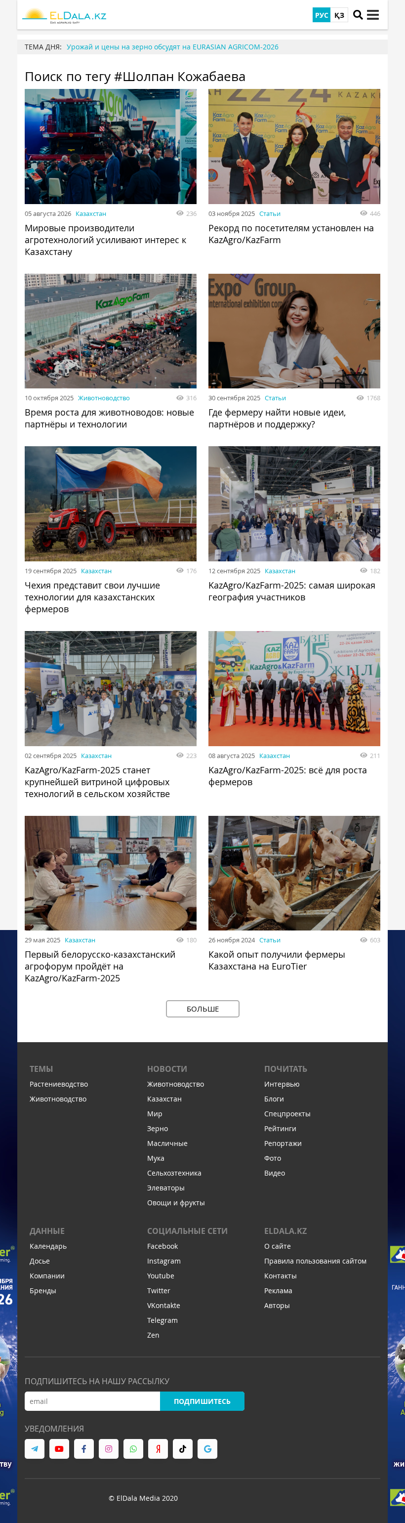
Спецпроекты (287, 1113)
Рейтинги (280, 1128)
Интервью (282, 1084)
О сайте (277, 1246)
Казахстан (91, 213)
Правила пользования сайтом (315, 1261)
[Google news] (207, 1449)
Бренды (43, 1290)
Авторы (277, 1305)
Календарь (48, 1246)
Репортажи (283, 1143)
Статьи (270, 213)
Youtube (160, 1275)
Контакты (280, 1275)
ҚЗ (339, 15)
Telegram (162, 1320)
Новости (167, 1068)
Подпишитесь (202, 1401)
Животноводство (104, 397)
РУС (321, 15)
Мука (155, 1158)
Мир (154, 1113)
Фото (272, 1158)
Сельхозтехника (174, 1173)
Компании (47, 1275)
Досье (40, 1261)
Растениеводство (59, 1084)
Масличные (167, 1143)
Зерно (157, 1128)
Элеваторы (166, 1187)
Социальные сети (187, 1231)
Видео (274, 1173)
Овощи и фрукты (176, 1202)
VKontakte (163, 1305)
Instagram (164, 1261)
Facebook (162, 1246)
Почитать (285, 1068)
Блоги (274, 1098)
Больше (203, 1009)
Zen (153, 1335)
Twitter (158, 1290)
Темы (41, 1068)
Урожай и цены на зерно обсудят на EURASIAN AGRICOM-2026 (173, 46)
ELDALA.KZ (285, 1231)
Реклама (278, 1290)
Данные (47, 1231)
